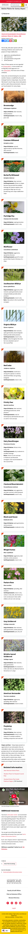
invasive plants (7, 66)
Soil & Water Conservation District (13, 835)
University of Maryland (14, 1)
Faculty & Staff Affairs (14, 890)
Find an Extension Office (14, 894)
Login (14, 908)
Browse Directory (14, 898)
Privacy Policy (19, 917)
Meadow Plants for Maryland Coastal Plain (14, 775)
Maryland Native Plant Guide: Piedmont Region (11, 780)
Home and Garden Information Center (12, 872)
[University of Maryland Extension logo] (5, 5)
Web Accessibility (9, 917)
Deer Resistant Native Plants (11, 770)
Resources (5, 14)
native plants (7, 70)
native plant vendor (12, 815)
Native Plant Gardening (9, 863)
